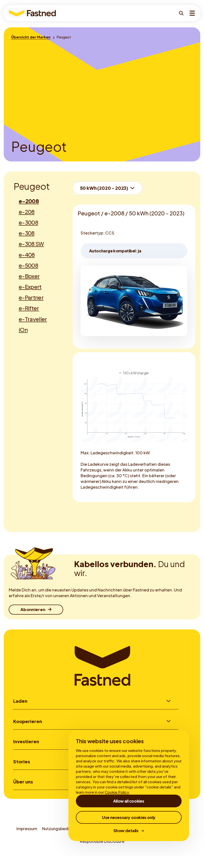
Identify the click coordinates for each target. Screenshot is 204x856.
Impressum (26, 828)
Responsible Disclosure (102, 841)
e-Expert (30, 286)
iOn (23, 329)
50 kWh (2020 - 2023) (104, 188)
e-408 (27, 254)
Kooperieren (27, 721)
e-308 (27, 233)
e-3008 (28, 222)
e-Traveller (33, 318)
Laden (20, 701)
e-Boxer (29, 275)
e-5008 (28, 265)
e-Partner (31, 297)
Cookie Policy (117, 792)
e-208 (27, 211)
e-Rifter (29, 308)
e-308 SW (31, 243)
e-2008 (29, 200)
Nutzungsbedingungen (64, 828)
